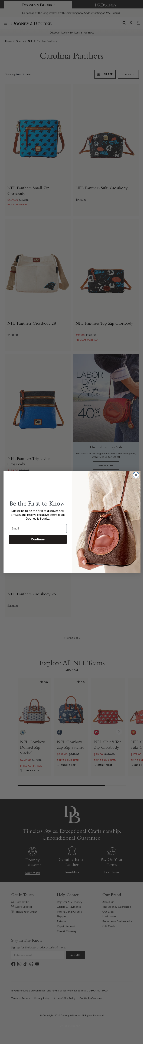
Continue (36, 539)
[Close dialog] (135, 475)
